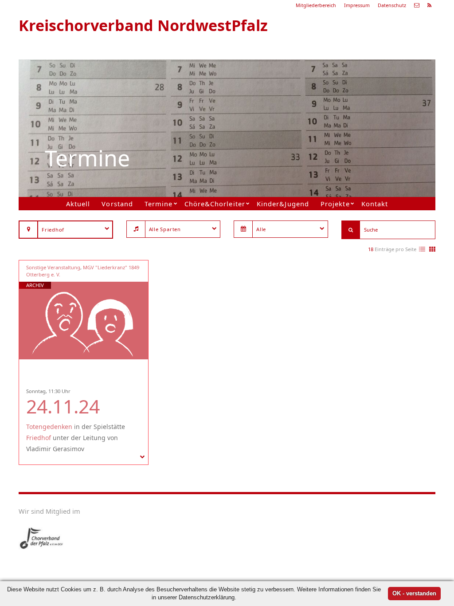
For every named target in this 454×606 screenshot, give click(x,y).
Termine (158, 203)
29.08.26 (335, 86)
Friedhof (38, 437)
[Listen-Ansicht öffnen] (422, 250)
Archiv (35, 285)
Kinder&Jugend (283, 203)
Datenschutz (392, 5)
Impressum (357, 5)
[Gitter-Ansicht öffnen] (432, 250)
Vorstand (117, 203)
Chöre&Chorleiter (214, 203)
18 (370, 249)
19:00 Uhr (316, 118)
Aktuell (78, 203)
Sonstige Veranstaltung (53, 267)
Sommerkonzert (323, 107)
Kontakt (374, 203)
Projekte (335, 203)
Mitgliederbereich (316, 5)
